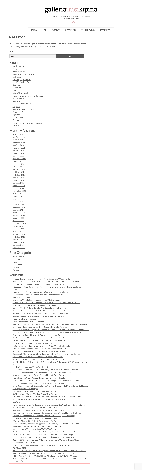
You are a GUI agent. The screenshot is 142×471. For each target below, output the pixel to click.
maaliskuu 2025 (19, 180)
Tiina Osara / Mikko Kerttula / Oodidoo (28, 321)
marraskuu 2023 (19, 223)
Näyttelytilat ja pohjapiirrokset (25, 109)
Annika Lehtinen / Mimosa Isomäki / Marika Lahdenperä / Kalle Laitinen (41, 338)
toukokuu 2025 (19, 175)
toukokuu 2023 (19, 237)
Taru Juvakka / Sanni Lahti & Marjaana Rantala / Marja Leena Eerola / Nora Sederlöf (46, 380)
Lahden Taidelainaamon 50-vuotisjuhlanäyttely (31, 367)
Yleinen (16, 267)
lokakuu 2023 (18, 226)
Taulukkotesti (18, 120)
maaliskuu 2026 (19, 148)
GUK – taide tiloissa (23, 104)
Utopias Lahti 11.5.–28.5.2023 (24, 442)
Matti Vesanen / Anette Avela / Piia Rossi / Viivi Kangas (35, 305)
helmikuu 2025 (18, 183)
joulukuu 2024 (18, 188)
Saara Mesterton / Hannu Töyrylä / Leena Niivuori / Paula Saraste (39, 375)
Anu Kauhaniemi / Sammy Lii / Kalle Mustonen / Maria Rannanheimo (40, 359)
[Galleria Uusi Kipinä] (71, 8)
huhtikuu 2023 (18, 239)
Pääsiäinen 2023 (19, 448)
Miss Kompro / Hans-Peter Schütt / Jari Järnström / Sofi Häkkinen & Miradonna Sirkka (47, 397)
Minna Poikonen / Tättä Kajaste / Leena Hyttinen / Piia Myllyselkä (39, 378)
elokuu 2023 (18, 231)
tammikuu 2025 (19, 185)
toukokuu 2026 (19, 142)
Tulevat (16, 125)
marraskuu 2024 (19, 191)
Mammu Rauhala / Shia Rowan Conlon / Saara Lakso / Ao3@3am (38, 316)
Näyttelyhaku (70, 30)
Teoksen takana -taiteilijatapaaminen (27, 123)
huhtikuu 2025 (18, 177)
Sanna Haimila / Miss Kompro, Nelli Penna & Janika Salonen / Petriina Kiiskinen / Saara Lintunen (51, 329)
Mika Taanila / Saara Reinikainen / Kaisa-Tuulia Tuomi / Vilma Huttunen (41, 340)
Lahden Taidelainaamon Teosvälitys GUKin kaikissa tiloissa (36, 418)
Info (44, 30)
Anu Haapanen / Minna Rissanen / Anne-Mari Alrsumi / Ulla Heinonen (40, 313)
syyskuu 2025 (18, 164)
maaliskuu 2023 (19, 242)
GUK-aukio (17, 77)
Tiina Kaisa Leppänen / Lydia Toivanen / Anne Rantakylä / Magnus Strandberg (44, 415)
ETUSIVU (34, 30)
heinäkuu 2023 (19, 234)
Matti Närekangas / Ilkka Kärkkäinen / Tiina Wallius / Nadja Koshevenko (41, 346)
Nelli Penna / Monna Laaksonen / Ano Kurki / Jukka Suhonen (37, 407)
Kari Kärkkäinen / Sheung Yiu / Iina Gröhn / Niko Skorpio (35, 394)
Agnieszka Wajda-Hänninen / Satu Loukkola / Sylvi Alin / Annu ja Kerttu (41, 311)
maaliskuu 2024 (19, 212)
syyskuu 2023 (18, 229)
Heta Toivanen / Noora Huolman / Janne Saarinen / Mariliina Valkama (40, 292)
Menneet (16, 90)
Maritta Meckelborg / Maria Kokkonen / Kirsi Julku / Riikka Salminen (40, 410)
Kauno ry (16, 85)
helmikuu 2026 (18, 150)
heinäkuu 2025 (19, 169)
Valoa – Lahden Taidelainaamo (25, 319)
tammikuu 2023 (19, 248)
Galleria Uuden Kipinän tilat (24, 74)
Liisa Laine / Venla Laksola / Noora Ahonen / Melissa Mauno (36, 300)
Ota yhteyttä (105, 30)
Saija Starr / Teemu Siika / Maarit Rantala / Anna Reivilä (34, 421)
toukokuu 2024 (19, 207)
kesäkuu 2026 (18, 140)
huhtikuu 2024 (18, 210)
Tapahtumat (17, 264)
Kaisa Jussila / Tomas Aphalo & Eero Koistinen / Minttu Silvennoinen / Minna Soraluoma (48, 354)
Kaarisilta (16, 402)
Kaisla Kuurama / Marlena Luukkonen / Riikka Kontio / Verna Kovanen (41, 348)
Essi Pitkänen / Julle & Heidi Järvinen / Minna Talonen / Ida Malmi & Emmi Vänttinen (46, 303)
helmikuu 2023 (18, 245)
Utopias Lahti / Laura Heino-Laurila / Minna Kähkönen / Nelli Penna (39, 294)
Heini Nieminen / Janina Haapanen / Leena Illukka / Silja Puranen (38, 284)
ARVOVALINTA (22, 82)
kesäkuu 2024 (18, 204)
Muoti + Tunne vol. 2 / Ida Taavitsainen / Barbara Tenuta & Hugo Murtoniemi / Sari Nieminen (50, 324)
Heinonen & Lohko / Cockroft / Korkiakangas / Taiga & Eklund (37, 391)
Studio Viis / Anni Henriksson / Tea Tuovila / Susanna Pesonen (37, 426)
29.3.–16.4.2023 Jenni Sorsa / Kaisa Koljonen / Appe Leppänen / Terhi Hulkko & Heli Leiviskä (49, 451)
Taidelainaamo (18, 117)
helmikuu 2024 (18, 215)
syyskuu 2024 (18, 196)
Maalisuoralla (18, 88)
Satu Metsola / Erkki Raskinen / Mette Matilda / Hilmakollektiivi (38, 356)
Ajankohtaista (18, 66)
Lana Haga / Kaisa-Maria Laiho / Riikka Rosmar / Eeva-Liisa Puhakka (40, 327)
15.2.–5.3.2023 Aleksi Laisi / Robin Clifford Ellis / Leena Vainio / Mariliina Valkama (45, 456)
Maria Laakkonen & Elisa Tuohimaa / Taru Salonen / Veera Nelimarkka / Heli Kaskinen (47, 413)
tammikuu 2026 (19, 153)
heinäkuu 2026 (19, 137)
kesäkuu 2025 (18, 172)
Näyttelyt (55, 30)
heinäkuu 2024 (19, 202)
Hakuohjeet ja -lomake (22, 79)
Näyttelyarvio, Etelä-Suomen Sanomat (28, 96)
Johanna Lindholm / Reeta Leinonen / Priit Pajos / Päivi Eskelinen (38, 383)
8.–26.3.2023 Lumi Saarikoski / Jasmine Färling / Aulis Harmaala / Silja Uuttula (43, 453)
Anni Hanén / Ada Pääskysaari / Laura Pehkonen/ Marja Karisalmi (39, 351)
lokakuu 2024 (18, 194)
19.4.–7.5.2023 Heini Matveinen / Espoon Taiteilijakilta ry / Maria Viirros (41, 445)
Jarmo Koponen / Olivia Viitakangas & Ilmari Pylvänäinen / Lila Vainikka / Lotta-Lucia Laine (49, 405)
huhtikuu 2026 (18, 145)
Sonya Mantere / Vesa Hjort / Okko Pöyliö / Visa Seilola (34, 429)
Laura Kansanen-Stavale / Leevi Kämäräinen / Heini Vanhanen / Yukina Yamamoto (45, 370)
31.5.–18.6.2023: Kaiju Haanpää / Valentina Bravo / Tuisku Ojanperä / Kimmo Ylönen (46, 440)
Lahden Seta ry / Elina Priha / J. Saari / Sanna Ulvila (32, 343)
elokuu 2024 (18, 199)
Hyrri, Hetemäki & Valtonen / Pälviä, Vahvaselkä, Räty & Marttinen (39, 399)
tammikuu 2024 (19, 218)
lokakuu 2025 (18, 161)
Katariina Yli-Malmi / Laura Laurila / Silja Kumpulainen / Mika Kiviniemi (40, 308)
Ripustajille (17, 115)
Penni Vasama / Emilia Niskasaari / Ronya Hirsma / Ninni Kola (37, 335)
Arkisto (16, 69)
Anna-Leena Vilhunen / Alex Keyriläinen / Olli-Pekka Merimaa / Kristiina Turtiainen (46, 281)
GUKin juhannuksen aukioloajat (25, 388)
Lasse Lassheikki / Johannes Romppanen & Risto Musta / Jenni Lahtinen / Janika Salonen (48, 424)
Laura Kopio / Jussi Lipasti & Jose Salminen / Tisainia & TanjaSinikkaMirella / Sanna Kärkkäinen (50, 386)
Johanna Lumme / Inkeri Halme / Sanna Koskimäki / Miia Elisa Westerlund (42, 372)
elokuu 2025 (18, 167)
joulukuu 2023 (18, 221)
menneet (16, 259)
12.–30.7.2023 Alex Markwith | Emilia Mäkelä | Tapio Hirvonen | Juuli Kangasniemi (45, 434)
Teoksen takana (88, 30)
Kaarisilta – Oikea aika (21, 297)
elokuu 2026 (18, 134)
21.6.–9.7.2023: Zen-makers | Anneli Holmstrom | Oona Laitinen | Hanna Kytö (43, 437)
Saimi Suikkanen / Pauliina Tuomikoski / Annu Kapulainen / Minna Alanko (41, 279)
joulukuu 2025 (18, 156)
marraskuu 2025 (19, 158)
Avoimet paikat (19, 71)
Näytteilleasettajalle (21, 93)
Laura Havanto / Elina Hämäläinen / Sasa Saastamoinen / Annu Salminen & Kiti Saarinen (47, 332)
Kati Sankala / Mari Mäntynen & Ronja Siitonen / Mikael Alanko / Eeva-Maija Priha (45, 432)
